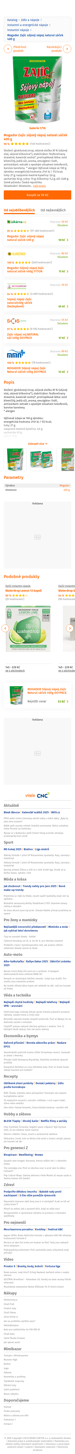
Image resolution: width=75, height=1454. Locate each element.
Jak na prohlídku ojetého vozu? (19, 1321)
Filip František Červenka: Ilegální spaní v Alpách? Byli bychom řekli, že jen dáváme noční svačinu (35, 1128)
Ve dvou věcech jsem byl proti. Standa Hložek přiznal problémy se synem (37, 912)
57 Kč (62, 338)
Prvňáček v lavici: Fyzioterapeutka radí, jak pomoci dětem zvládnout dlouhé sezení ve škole (33, 946)
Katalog (12, 20)
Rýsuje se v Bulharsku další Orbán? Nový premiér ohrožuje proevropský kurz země (33, 834)
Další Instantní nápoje (18, 586)
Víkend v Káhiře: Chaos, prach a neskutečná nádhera (30, 1134)
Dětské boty (10, 1385)
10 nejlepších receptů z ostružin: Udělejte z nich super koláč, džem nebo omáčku (35, 1102)
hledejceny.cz (11, 1299)
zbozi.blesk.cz (11, 1316)
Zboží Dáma (10, 1312)
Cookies (29, 1447)
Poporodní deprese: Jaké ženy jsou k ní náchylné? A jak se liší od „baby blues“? (37, 1203)
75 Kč (62, 271)
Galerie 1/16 (37, 128)
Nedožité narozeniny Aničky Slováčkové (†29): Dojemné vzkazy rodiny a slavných (35, 905)
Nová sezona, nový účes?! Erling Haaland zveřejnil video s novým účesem (36, 1274)
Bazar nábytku (11, 1394)
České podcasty (12, 1411)
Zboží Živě (9, 1304)
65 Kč (62, 306)
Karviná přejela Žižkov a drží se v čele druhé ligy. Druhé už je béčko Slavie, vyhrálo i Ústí (35, 871)
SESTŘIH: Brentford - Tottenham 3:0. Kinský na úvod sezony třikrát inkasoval (37, 1281)
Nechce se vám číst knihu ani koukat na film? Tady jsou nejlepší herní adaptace (36, 1244)
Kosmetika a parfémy (14, 1376)
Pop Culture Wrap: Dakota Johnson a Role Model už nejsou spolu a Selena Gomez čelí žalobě (37, 1177)
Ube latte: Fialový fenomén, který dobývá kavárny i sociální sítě (36, 1107)
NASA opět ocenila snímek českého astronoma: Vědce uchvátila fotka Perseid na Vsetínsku (36, 827)
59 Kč (62, 240)
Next (69, 628)
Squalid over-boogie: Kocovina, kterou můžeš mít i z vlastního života (35, 1162)
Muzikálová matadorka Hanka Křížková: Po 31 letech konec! (34, 1286)
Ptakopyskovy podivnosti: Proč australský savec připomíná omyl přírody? (36, 1251)
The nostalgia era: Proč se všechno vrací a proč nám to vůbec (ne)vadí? (35, 1169)
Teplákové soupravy (14, 1381)
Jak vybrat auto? (12, 1342)
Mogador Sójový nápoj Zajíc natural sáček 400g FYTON (25, 270)
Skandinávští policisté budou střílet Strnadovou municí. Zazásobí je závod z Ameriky (37, 1054)
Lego (6, 1368)
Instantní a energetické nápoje (27, 25)
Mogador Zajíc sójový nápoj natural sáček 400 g (35, 137)
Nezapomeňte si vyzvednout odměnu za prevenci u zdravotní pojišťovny (35, 1214)
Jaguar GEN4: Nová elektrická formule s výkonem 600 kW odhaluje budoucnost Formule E (37, 1237)
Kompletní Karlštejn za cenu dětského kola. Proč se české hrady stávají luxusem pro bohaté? (36, 1068)
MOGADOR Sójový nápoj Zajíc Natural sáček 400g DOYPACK (26, 370)
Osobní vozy (10, 1308)
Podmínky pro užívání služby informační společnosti (37, 1442)
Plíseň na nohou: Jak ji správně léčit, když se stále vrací (32, 1208)
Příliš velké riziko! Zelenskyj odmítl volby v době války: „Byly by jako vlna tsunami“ (36, 820)
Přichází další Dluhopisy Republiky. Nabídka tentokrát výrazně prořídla (36, 1061)
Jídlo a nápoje (30, 20)
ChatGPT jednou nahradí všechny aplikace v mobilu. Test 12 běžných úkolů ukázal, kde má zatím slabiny (34, 1028)
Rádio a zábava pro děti (16, 1415)
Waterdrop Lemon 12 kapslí (23, 590)
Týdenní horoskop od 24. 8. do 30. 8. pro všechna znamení (33, 940)
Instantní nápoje (18, 30)
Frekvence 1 (10, 1419)
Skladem (62, 225)
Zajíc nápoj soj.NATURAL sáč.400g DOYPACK (23, 336)
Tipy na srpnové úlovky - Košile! (20, 936)
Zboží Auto (9, 1334)
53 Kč (62, 372)
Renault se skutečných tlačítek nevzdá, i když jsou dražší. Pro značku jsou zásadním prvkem (35, 980)
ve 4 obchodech (15, 671)
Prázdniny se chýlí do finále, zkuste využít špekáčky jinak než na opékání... (36, 897)
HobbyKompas (11, 1325)
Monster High (10, 1359)
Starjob (7, 1407)
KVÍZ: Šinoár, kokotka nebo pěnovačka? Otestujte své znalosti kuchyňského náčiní (35, 1094)
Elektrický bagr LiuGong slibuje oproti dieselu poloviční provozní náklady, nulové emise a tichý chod (37, 1013)
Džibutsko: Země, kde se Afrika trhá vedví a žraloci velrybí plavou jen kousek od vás (37, 1140)
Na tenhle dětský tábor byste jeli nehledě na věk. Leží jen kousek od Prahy (37, 987)
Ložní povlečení (11, 1389)
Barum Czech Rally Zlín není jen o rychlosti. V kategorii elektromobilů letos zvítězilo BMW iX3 (31, 972)
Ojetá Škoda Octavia (14, 1338)
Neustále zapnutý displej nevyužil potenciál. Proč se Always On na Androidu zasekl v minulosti (37, 1020)
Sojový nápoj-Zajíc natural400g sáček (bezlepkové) (19, 302)
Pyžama (7, 1372)
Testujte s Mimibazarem (16, 1355)
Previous (5, 628)
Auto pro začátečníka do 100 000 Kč (22, 1329)
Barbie (7, 1364)
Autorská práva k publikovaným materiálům (30, 1441)
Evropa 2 (8, 1423)
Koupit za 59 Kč (37, 194)
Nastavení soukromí (45, 1447)
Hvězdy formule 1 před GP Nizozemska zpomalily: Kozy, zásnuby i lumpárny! (37, 857)
